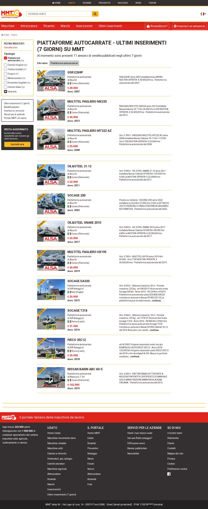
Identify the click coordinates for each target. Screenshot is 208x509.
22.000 (72, 181)
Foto (89, 484)
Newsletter (133, 453)
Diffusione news (136, 443)
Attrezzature (28, 26)
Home (57, 3)
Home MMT (93, 433)
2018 (73, 359)
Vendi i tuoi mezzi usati (139, 433)
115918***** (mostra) (151, 504)
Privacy (171, 458)
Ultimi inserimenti (110, 26)
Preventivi (104, 3)
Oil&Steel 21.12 (79, 166)
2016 (73, 329)
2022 (73, 210)
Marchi (65, 26)
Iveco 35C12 (76, 340)
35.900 (72, 355)
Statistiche (173, 438)
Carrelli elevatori (56, 463)
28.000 (72, 87)
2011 (73, 185)
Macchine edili (55, 448)
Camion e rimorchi (56, 453)
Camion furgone (17, 65)
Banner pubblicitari (137, 448)
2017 (73, 241)
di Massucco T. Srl (76, 377)
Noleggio (123, 3)
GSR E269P (75, 72)
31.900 (72, 326)
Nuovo (90, 468)
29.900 (72, 296)
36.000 (72, 117)
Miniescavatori (17, 78)
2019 (73, 271)
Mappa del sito (175, 453)
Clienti (170, 443)
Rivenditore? (158, 26)
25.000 (72, 146)
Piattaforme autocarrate (16, 59)
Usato (71, 3)
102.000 (73, 384)
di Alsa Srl (72, 80)
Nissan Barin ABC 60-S (85, 369)
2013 (73, 120)
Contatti (171, 448)
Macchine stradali (56, 443)
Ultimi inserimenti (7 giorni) (17, 103)
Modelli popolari (11, 106)
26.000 (72, 267)
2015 (73, 300)
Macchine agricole (57, 468)
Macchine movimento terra (61, 438)
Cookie (171, 463)
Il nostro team (174, 433)
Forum (152, 3)
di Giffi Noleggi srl (75, 288)
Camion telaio (16, 87)
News (138, 3)
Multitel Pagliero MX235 (87, 101)
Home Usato (54, 433)
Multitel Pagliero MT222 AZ (89, 131)
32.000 (72, 238)
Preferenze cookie (177, 468)
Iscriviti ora (17, 144)
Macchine (7, 26)
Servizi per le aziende (14, 114)
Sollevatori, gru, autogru (59, 458)
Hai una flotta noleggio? (139, 438)
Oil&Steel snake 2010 (84, 222)
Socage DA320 (78, 281)
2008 (73, 150)
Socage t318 (77, 310)
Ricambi (87, 3)
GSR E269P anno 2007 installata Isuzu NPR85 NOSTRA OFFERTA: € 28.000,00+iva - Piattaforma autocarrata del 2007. (143, 80)
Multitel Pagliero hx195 (86, 252)
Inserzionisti (84, 26)
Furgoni (13, 74)
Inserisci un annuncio (190, 26)
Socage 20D (76, 195)
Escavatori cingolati (19, 82)
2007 (73, 91)
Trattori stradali (17, 69)
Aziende (91, 479)
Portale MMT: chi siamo (15, 117)
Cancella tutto (10, 47)
